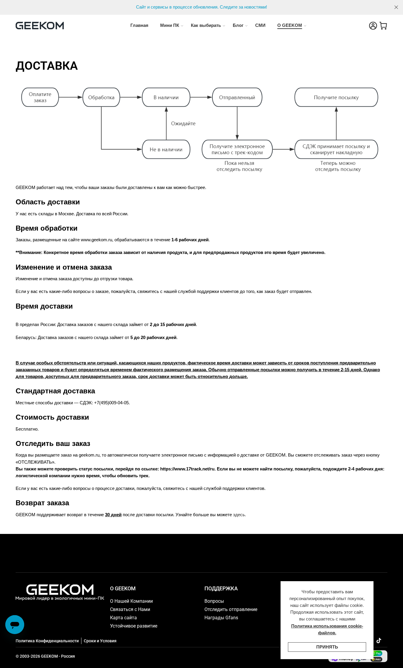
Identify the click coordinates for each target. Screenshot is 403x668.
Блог (238, 25)
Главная (139, 25)
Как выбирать (206, 25)
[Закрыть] (396, 7)
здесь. (239, 514)
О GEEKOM (289, 25)
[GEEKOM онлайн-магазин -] (40, 25)
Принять (327, 647)
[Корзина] (383, 26)
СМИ (260, 25)
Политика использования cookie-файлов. (327, 629)
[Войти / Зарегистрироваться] (373, 26)
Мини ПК (169, 25)
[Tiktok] (378, 640)
